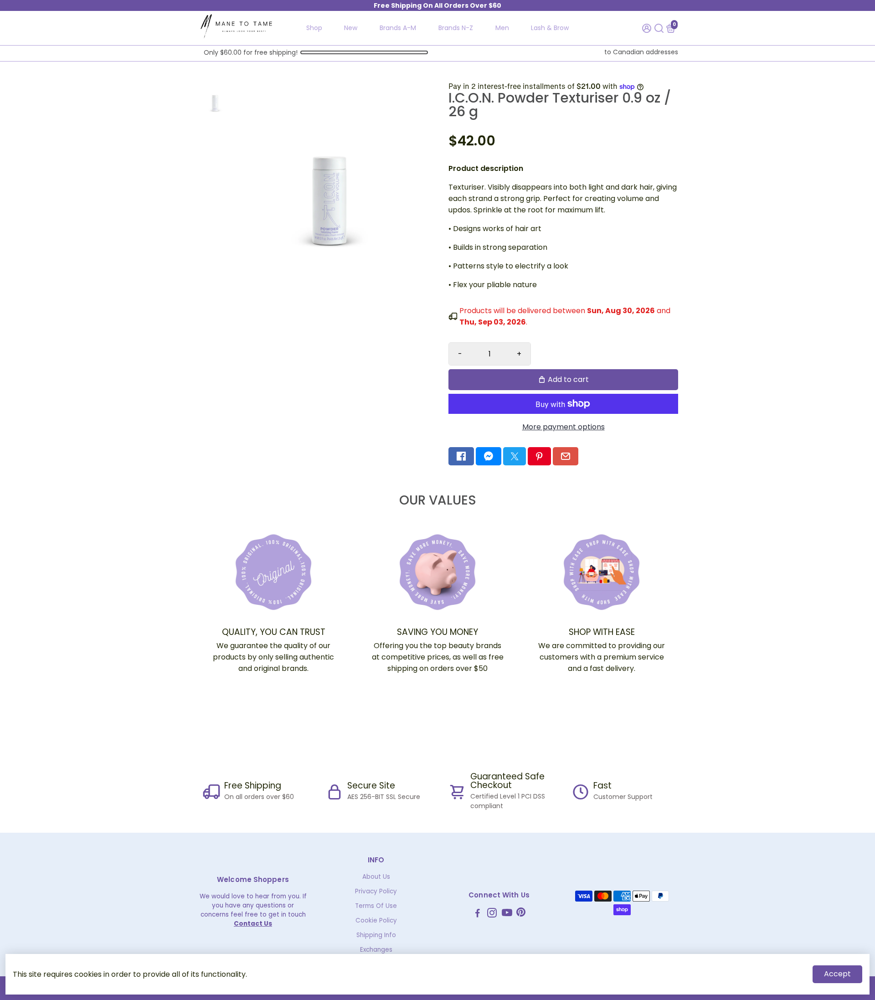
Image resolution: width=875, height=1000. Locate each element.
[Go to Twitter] (514, 456)
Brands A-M (398, 27)
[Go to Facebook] (461, 456)
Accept (837, 974)
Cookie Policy (376, 920)
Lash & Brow (550, 27)
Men (502, 27)
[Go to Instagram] (492, 914)
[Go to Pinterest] (539, 456)
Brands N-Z (455, 27)
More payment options (563, 427)
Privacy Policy (376, 891)
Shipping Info (376, 935)
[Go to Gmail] (565, 456)
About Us (376, 876)
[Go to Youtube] (507, 914)
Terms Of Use (376, 906)
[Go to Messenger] (488, 456)
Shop (314, 27)
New (350, 27)
